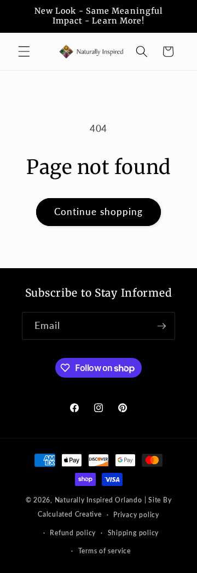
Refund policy (73, 533)
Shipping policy (133, 533)
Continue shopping (98, 211)
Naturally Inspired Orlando (98, 500)
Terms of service (104, 551)
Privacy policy (136, 515)
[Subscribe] (161, 326)
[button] (24, 51)
